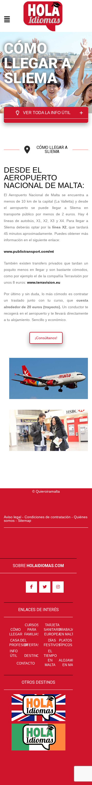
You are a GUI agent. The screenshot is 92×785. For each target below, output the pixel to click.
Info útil (14, 653)
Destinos (32, 656)
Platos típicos (65, 642)
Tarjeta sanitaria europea (52, 629)
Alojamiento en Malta (71, 662)
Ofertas (32, 645)
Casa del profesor (18, 642)
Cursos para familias (32, 629)
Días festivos (52, 642)
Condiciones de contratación (48, 517)
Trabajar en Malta (67, 632)
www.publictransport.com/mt (29, 251)
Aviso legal (12, 517)
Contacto (26, 663)
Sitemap (24, 520)
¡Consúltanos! (46, 338)
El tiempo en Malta (50, 658)
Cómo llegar (15, 632)
